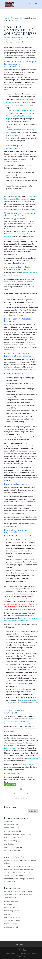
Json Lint (7, 914)
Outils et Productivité (11, 847)
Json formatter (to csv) (12, 917)
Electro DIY (8, 870)
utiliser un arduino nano (24, 870)
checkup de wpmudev (11, 927)
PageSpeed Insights (11, 924)
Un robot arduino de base (21, 866)
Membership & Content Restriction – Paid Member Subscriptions (18, 721)
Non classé (8, 844)
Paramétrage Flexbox (12, 911)
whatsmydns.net (10, 898)
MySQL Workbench (11, 907)
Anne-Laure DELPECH (14, 37)
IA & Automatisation (11, 837)
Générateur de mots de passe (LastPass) (18, 894)
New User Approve (19, 615)
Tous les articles (16, 18)
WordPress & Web (10, 850)
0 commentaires (17, 40)
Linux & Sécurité (10, 841)
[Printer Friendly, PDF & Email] (10, 785)
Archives (7, 40)
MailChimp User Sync (26, 765)
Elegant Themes (19, 953)
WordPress (21, 956)
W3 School (8, 904)
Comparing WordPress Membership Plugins (21, 130)
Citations (19, 944)
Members (26, 273)
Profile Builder (15, 275)
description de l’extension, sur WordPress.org (20, 369)
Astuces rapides (9, 824)
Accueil (6, 18)
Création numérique (11, 831)
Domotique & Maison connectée (15, 834)
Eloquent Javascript (11, 901)
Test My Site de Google (12, 920)
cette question (19, 683)
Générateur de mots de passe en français (18, 891)
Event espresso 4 (10, 748)
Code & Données (10, 828)
